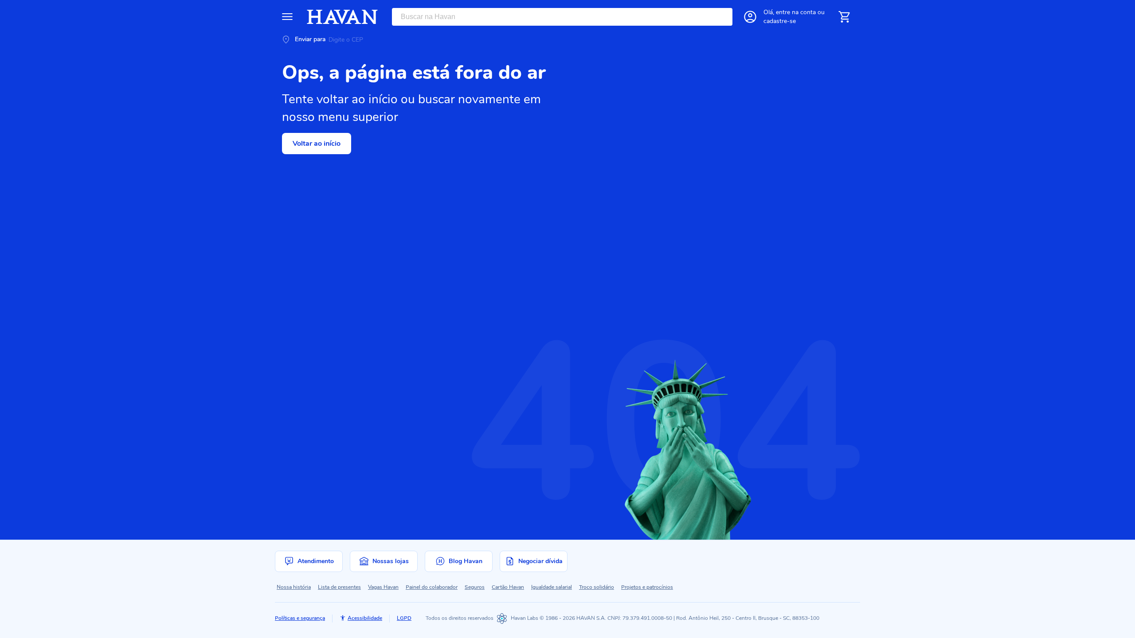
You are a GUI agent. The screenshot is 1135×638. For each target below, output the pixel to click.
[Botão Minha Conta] (750, 17)
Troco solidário (596, 587)
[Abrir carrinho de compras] (844, 17)
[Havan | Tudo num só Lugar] (342, 17)
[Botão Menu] (287, 17)
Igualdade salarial (551, 587)
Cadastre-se (779, 21)
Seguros (475, 587)
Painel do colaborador (432, 587)
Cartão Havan (508, 587)
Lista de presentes (339, 587)
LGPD (404, 618)
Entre (796, 12)
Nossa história (294, 587)
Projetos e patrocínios (647, 587)
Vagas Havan (383, 587)
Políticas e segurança (300, 618)
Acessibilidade (365, 618)
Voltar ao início (316, 143)
